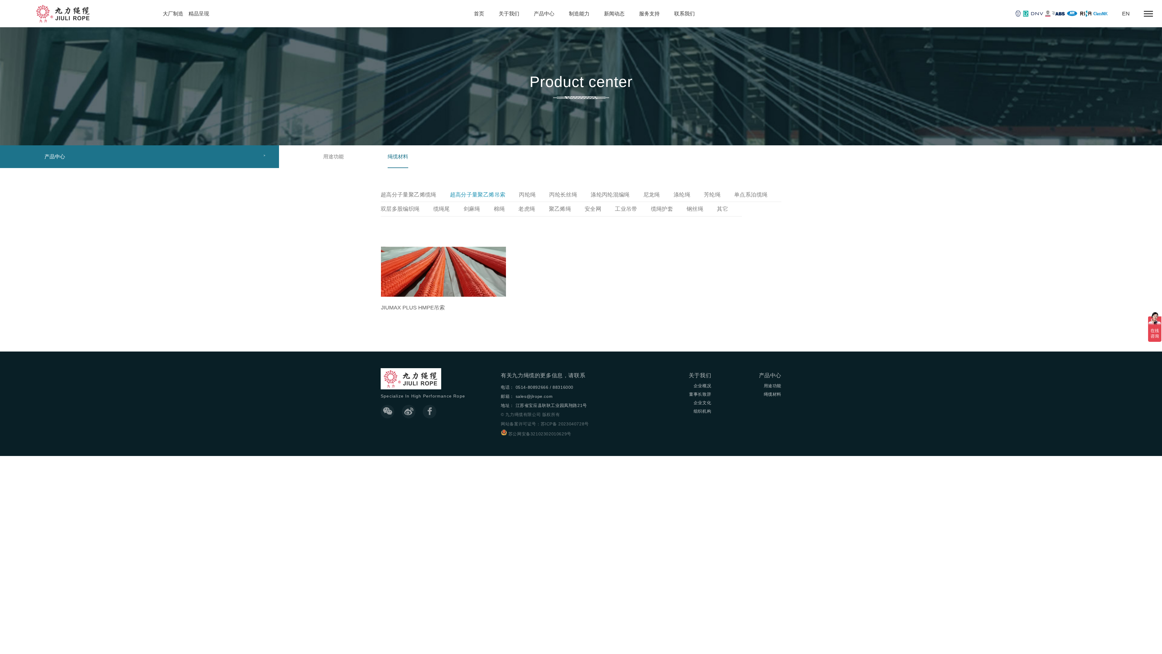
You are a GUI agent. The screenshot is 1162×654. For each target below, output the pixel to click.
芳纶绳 (712, 195)
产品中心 (544, 14)
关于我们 (509, 14)
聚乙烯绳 (560, 209)
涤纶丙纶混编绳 (610, 195)
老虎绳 (526, 209)
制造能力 (579, 14)
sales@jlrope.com (534, 396)
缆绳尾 (441, 209)
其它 (722, 209)
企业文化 (702, 402)
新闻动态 (614, 14)
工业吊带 (626, 209)
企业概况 (702, 385)
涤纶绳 (682, 195)
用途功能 (333, 157)
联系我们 (684, 14)
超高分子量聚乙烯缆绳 (408, 195)
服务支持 (649, 14)
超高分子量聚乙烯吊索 (478, 195)
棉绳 (499, 209)
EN (1126, 14)
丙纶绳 (527, 195)
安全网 (593, 209)
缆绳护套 (662, 209)
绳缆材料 (398, 157)
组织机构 (702, 411)
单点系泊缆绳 (750, 195)
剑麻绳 (472, 209)
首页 (479, 14)
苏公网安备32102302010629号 (539, 433)
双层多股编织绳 (400, 209)
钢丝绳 (695, 209)
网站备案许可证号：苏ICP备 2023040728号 (545, 423)
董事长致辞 (700, 394)
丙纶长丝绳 (563, 195)
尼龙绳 (651, 195)
